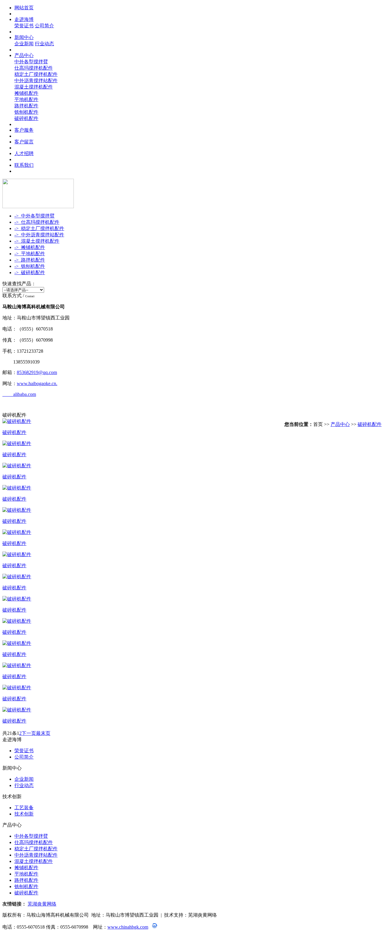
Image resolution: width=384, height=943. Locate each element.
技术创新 (24, 813)
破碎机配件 (26, 118)
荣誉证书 (24, 25)
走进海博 (24, 19)
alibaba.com (19, 394)
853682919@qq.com (37, 372)
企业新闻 (24, 43)
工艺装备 (24, 807)
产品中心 (24, 55)
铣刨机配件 (26, 112)
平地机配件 (26, 99)
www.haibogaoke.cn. (37, 383)
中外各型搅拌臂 (31, 61)
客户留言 (24, 141)
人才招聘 (24, 153)
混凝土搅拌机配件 (33, 86)
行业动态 (44, 43)
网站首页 (24, 7)
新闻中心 (24, 37)
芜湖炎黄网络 (42, 903)
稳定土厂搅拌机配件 (36, 74)
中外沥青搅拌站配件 (36, 80)
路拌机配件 (26, 105)
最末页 (43, 733)
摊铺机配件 (26, 93)
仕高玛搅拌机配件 (33, 67)
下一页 (29, 733)
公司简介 (44, 25)
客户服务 (24, 130)
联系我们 (24, 165)
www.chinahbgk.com (127, 927)
